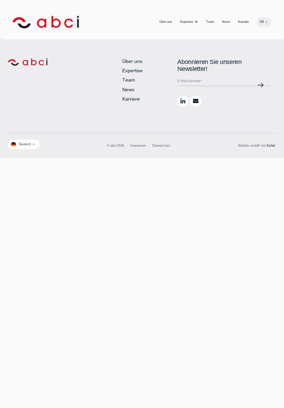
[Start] (45, 22)
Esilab (271, 145)
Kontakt (243, 22)
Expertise (186, 22)
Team (210, 22)
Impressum (138, 145)
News (226, 22)
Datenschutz (161, 145)
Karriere (131, 99)
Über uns (165, 22)
